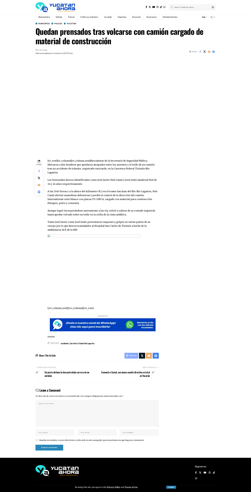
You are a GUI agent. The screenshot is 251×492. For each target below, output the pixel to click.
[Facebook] (146, 7)
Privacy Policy (113, 487)
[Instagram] (157, 7)
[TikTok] (161, 7)
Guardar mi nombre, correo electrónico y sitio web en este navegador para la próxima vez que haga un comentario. (91, 440)
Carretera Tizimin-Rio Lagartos (82, 343)
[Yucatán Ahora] (55, 7)
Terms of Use (131, 487)
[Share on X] (204, 51)
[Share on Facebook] (200, 51)
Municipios (44, 24)
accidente (65, 343)
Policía (58, 24)
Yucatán (71, 24)
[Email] (209, 51)
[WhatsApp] (164, 7)
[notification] (198, 17)
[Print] (213, 51)
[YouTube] (154, 7)
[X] (150, 7)
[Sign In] (193, 17)
